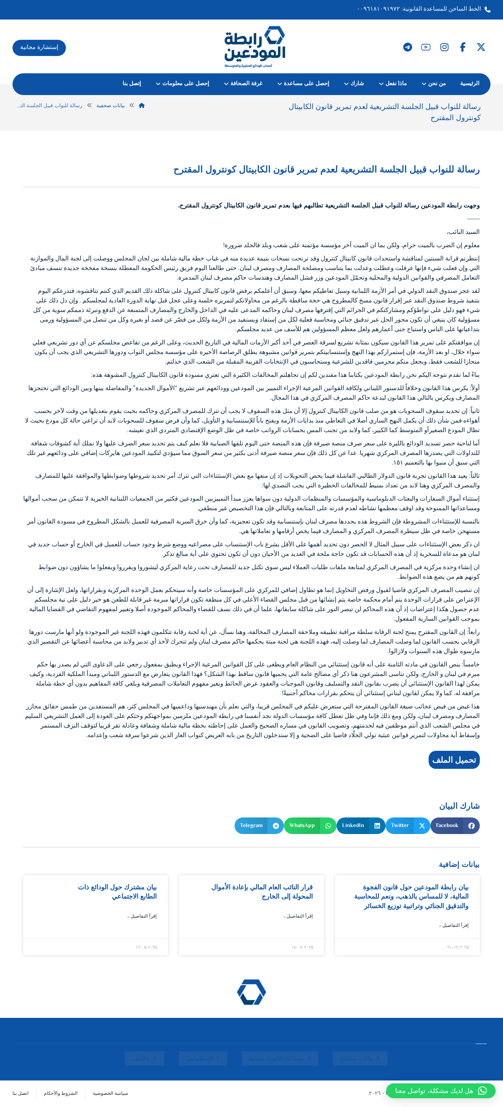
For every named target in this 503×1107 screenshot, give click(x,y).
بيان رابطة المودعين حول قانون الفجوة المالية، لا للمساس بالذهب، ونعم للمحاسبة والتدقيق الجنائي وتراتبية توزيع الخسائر (411, 896)
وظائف (141, 1059)
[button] (481, 47)
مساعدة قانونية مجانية (276, 1059)
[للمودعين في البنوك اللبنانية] (255, 46)
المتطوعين (199, 1059)
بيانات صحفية (356, 1059)
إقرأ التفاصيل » (454, 925)
